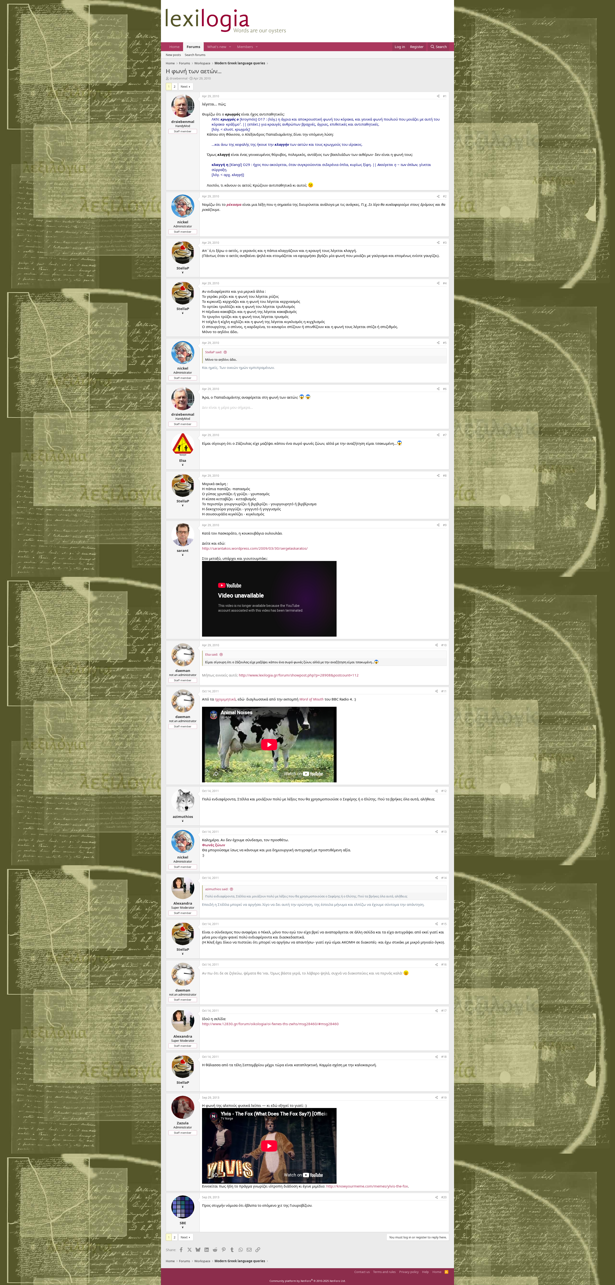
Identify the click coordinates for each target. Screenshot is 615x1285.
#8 (445, 476)
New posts (173, 55)
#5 (445, 343)
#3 (445, 243)
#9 (445, 525)
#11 (444, 691)
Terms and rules (384, 1272)
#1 (445, 96)
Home (174, 46)
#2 (445, 196)
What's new (216, 46)
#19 (444, 1098)
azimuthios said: (216, 889)
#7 (445, 435)
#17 (444, 1011)
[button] (230, 46)
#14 (444, 878)
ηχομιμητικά (225, 699)
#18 (444, 1057)
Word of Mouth (311, 699)
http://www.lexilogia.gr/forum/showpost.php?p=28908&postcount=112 (299, 675)
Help (425, 1272)
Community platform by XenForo (308, 1281)
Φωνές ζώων (213, 844)
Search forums (195, 55)
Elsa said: (211, 654)
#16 (444, 964)
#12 (444, 791)
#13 (444, 832)
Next (184, 86)
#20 (444, 1197)
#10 (444, 645)
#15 (444, 924)
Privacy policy (409, 1272)
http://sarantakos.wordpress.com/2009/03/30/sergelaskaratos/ (255, 548)
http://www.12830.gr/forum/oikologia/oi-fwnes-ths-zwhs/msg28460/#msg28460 (270, 1023)
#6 (445, 389)
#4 (445, 283)
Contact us (362, 1272)
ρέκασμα (234, 204)
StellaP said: (213, 352)
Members (245, 46)
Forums (193, 46)
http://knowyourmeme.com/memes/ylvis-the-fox (367, 1186)
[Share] (438, 96)
